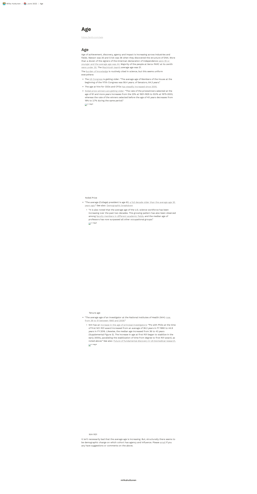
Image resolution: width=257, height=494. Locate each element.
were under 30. (89, 67)
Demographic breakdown (120, 205)
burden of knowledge (97, 71)
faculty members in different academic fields (119, 216)
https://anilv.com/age (92, 37)
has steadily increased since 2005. (139, 86)
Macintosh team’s (111, 67)
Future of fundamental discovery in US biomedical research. (145, 341)
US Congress (96, 79)
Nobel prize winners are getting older (104, 91)
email (162, 442)
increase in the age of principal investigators (124, 325)
